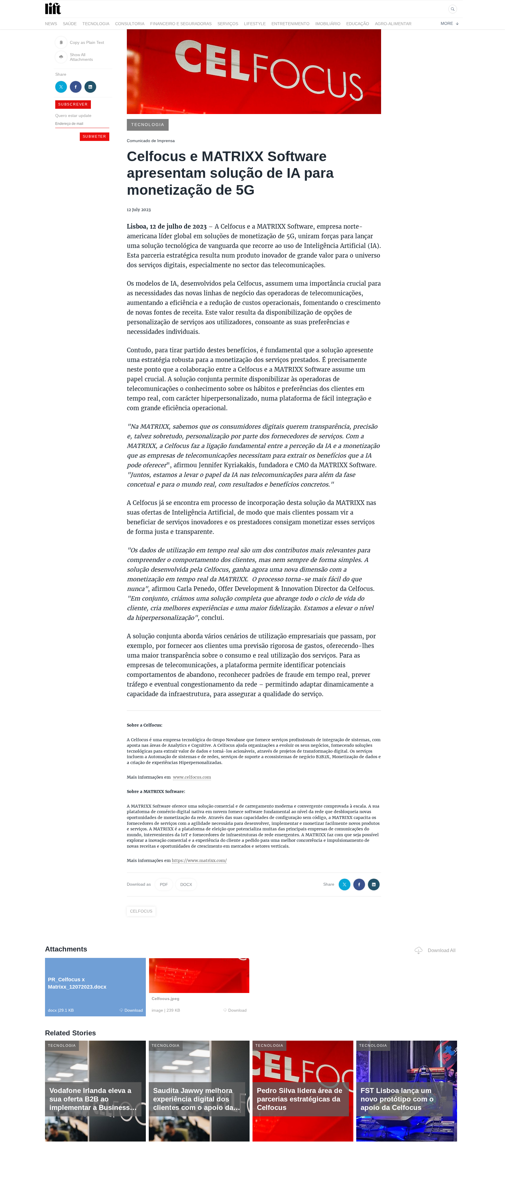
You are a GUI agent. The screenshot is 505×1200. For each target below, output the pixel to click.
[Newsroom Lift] (54, 14)
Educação (357, 23)
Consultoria (129, 23)
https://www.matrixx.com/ (199, 860)
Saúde (70, 23)
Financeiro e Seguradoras (181, 23)
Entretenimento (290, 23)
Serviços (227, 23)
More (447, 23)
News (51, 23)
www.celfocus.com (192, 777)
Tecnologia (95, 23)
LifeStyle (255, 23)
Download (133, 1010)
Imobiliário (327, 23)
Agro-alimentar (393, 23)
